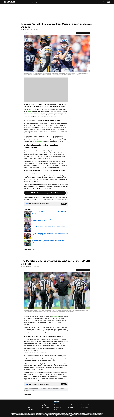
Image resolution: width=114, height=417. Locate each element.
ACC (41, 2)
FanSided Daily (85, 405)
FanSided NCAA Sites (49, 2)
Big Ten (37, 2)
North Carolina (55, 316)
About (17, 2)
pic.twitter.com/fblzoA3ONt (31, 350)
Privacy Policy (45, 407)
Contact (56, 405)
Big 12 (32, 2)
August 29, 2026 (43, 352)
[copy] (32, 33)
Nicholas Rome (27, 266)
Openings (44, 405)
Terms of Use (57, 407)
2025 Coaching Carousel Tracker (63, 2)
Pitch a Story (27, 407)
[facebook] (105, 1)
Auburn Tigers (31, 249)
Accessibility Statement (30, 410)
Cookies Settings (58, 410)
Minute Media (17, 413)
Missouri (38, 113)
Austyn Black (26, 29)
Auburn (29, 111)
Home (25, 249)
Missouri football (37, 141)
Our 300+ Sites (72, 405)
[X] (103, 1)
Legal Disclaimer (85, 407)
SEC (29, 2)
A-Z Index (44, 410)
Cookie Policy (71, 407)
